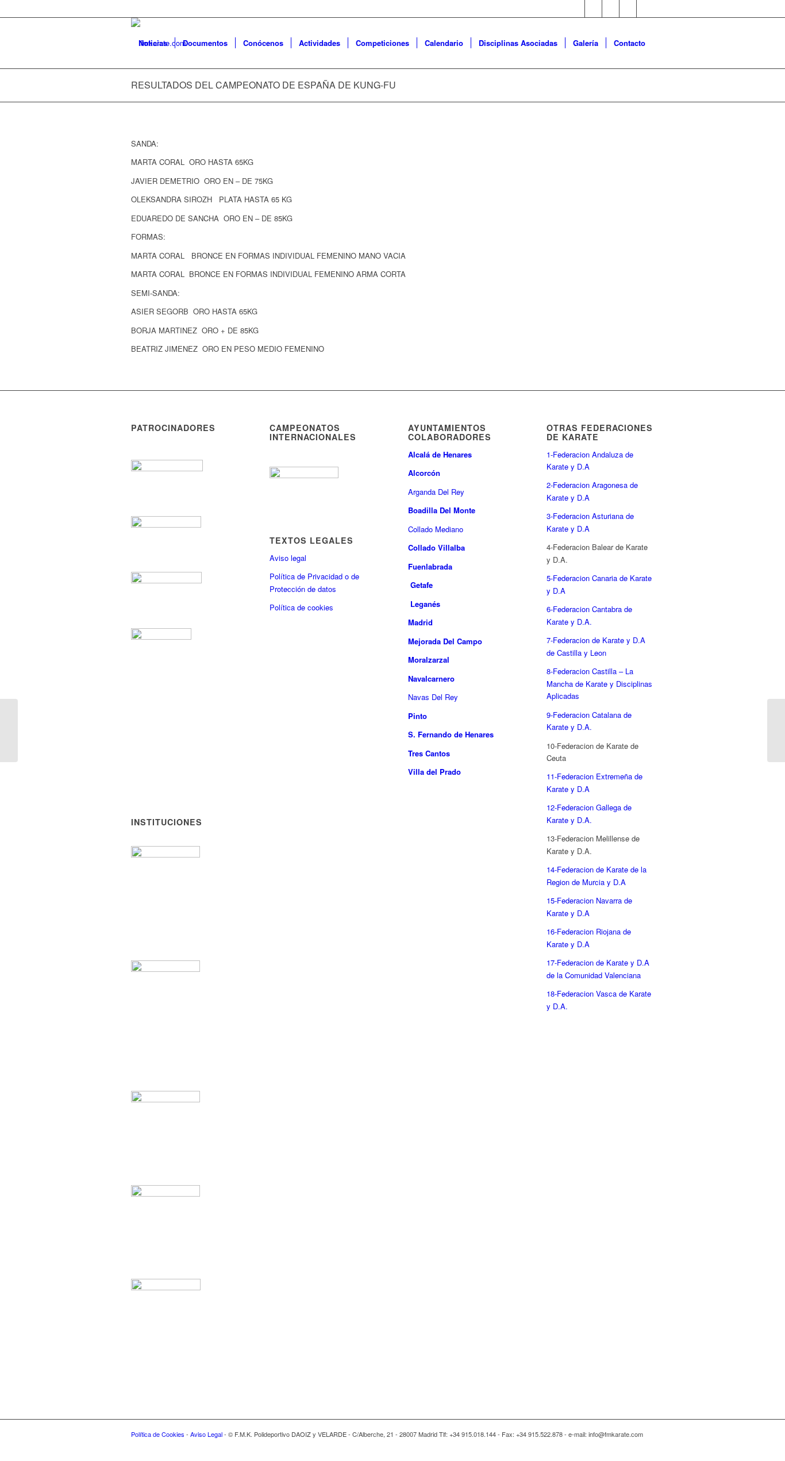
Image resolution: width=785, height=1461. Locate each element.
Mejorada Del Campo (445, 641)
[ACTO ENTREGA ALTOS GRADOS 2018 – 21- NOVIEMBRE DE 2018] (776, 730)
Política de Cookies (157, 1434)
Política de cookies (301, 607)
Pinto (418, 715)
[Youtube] (627, 8)
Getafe (421, 584)
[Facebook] (593, 8)
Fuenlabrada (430, 566)
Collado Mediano (435, 529)
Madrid (421, 622)
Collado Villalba (437, 547)
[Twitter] (576, 8)
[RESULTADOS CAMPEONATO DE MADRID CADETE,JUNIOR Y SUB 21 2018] (9, 730)
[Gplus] (610, 8)
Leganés (425, 603)
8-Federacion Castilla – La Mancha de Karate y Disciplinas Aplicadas (599, 683)
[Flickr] (645, 8)
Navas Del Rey (433, 696)
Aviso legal (288, 557)
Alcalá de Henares (440, 454)
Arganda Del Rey (436, 491)
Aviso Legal (206, 1434)
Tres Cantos (430, 753)
